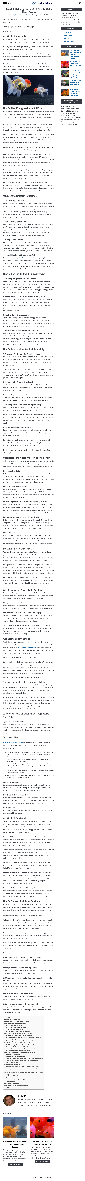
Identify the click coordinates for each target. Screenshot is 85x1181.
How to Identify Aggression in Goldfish (16, 1021)
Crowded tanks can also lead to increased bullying (21, 1068)
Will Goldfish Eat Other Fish (13, 1070)
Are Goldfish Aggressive (12, 1019)
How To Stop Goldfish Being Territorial (16, 1085)
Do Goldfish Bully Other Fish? (13, 1064)
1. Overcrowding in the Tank (14, 1025)
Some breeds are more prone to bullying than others (22, 1066)
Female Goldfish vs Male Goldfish (16, 1080)
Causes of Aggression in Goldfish (15, 1023)
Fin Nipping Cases (11, 1081)
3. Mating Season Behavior (14, 1029)
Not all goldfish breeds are (13, 743)
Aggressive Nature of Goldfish (15, 1074)
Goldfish (29, 15)
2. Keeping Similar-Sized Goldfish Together (19, 1047)
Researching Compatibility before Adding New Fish (22, 1060)
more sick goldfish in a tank (19, 258)
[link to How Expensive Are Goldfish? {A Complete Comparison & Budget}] (15, 1127)
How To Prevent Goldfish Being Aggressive (18, 1033)
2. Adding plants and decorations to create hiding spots (23, 1037)
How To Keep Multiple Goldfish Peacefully (17, 1043)
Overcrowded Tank (12, 1062)
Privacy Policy (69, 41)
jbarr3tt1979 (19, 15)
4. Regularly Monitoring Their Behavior (18, 1050)
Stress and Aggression (13, 1078)
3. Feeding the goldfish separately (16, 1039)
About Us (67, 32)
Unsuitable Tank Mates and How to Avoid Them (19, 1052)
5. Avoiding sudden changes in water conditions (21, 1041)
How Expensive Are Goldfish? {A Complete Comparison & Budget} (15, 1144)
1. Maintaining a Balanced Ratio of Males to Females (22, 1045)
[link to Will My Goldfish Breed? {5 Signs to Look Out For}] (42, 1127)
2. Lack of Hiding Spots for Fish (16, 1027)
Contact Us (68, 35)
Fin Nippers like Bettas (13, 1054)
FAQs (7, 1087)
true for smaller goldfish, (27, 648)
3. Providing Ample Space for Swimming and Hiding (21, 1049)
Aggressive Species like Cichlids (16, 1056)
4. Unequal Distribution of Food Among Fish (19, 1031)
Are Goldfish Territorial (11, 1083)
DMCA (66, 38)
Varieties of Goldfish (12, 1076)
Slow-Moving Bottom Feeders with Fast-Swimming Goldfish (24, 1058)
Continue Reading (15, 1164)
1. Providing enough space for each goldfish (19, 1035)
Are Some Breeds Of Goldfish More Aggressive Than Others (23, 1072)
